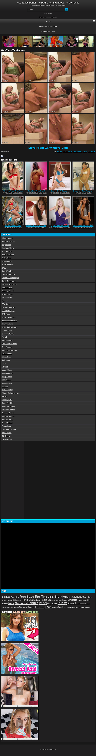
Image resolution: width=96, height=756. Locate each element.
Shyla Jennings (8, 406)
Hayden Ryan (7, 324)
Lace (50, 600)
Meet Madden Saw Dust (13, 226)
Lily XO (5, 367)
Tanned (23, 607)
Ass (7, 192)
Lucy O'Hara (7, 370)
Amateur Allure (8, 248)
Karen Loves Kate (9, 344)
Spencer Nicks (8, 413)
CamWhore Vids (8, 274)
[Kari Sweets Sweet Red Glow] (36, 210)
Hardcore (36, 600)
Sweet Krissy (7, 423)
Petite (49, 603)
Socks (87, 603)
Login (50, 13)
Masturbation (67, 152)
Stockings (14, 607)
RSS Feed (41, 17)
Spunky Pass (7, 419)
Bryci (4, 268)
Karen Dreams (8, 340)
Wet (88, 607)
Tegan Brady (7, 426)
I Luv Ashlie (7, 330)
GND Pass (6, 314)
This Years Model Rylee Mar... (13, 191)
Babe (58, 192)
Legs (20, 227)
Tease (39, 607)
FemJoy (5, 301)
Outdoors (16, 192)
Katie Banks (7, 353)
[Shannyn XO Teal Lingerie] (59, 176)
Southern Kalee (8, 409)
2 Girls (5, 597)
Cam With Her (7, 271)
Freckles (36, 227)
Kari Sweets (7, 347)
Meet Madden (7, 373)
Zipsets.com (7, 439)
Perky (80, 152)
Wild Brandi (7, 433)
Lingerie (42, 227)
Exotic (90, 597)
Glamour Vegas (8, 311)
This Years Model (9, 429)
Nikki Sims (6, 380)
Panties (75, 152)
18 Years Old (57, 227)
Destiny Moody (8, 291)
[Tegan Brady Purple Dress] (59, 210)
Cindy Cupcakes (9, 281)
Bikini (10, 192)
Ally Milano (6, 245)
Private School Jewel (10, 393)
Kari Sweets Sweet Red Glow (36, 226)
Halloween (17, 600)
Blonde (59, 152)
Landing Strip (57, 600)
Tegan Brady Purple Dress (60, 226)
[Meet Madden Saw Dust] (13, 210)
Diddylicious (7, 297)
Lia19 (4, 363)
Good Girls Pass (9, 317)
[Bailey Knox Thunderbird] (36, 176)
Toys (68, 607)
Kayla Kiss (6, 357)
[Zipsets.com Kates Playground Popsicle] (83, 176)
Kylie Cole (6, 360)
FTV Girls (6, 304)
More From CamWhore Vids (48, 147)
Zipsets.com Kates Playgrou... (83, 191)
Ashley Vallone (8, 254)
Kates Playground (9, 350)
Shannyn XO (7, 400)
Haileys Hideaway (9, 320)
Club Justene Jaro (9, 284)
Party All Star (7, 390)
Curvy (68, 227)
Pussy (85, 152)
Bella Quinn (7, 261)
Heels (43, 599)
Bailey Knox (7, 258)
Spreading (91, 152)
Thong (55, 607)
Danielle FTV (7, 287)
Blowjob (68, 597)
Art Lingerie (7, 251)
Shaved (71, 603)
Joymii (4, 337)
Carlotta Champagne (10, 278)
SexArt (4, 396)
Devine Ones (7, 294)
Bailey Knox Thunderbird (36, 191)
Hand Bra (35, 192)
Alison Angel (7, 238)
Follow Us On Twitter (48, 26)
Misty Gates (7, 377)
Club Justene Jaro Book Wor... (83, 226)
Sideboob (80, 603)
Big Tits (62, 192)
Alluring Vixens (8, 241)
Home (48, 21)
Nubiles (5, 386)
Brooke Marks (7, 264)
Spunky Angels (8, 416)
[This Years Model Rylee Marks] (13, 176)
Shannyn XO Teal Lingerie (60, 191)
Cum (85, 597)
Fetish (4, 600)
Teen (48, 607)
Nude (40, 192)
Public (54, 603)
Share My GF (7, 403)
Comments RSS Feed (51, 17)
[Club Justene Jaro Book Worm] (83, 210)
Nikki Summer (7, 383)
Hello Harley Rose (9, 327)
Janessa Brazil (8, 334)
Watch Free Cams (48, 31)
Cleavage (89, 227)
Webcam (83, 607)
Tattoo (31, 607)
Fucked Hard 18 (8, 307)
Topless (62, 607)
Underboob (75, 607)
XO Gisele (6, 436)
